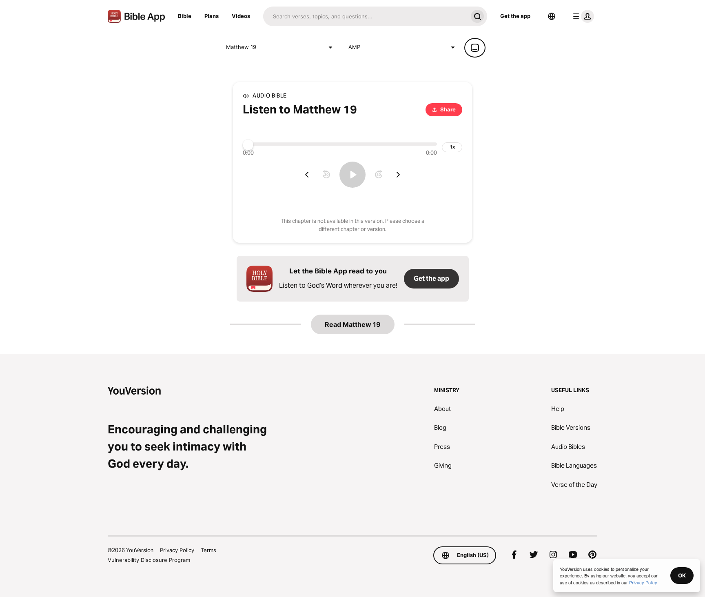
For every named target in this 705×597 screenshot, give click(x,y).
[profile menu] (581, 16)
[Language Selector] (551, 16)
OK (682, 575)
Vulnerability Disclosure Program (149, 560)
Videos (241, 16)
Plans (211, 16)
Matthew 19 (241, 47)
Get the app (515, 16)
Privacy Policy (177, 550)
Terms (208, 550)
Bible (184, 16)
